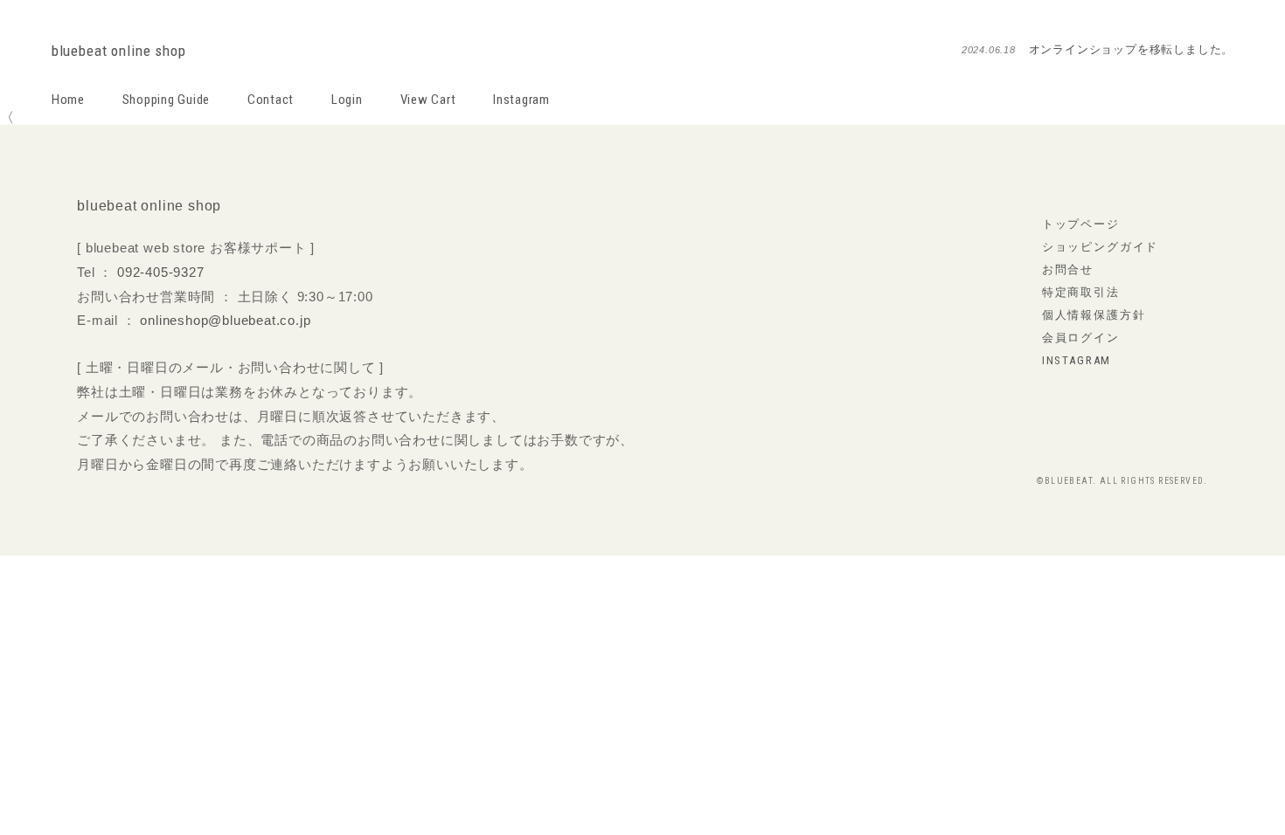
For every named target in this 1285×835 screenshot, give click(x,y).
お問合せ (1068, 269)
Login (347, 99)
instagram (1076, 360)
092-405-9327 (161, 272)
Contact (270, 99)
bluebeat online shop (119, 50)
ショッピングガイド (1100, 246)
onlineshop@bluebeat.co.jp (225, 320)
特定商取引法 (1081, 292)
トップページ (1081, 224)
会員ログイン (1081, 337)
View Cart (428, 99)
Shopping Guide (166, 99)
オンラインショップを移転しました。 (1131, 49)
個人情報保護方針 (1094, 314)
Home (68, 99)
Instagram (521, 99)
